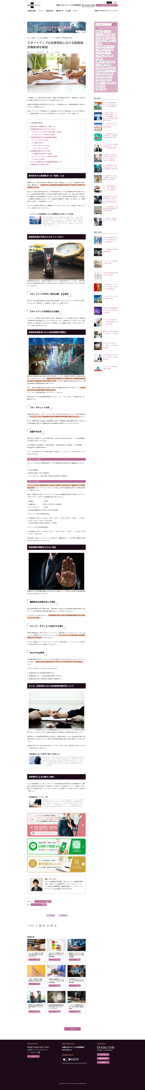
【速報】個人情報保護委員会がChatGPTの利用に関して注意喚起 (110, 310)
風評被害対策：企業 (111, 82)
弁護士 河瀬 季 (52, 879)
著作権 (97, 76)
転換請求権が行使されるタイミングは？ (43, 129)
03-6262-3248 (105, 1047)
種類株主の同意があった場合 (43, 154)
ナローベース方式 (42, 148)
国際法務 (108, 64)
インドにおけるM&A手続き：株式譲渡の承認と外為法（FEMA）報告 (110, 322)
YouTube (113, 37)
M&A (113, 34)
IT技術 (109, 34)
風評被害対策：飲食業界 (100, 89)
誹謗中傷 (103, 79)
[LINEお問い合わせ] (106, 5)
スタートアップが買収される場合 (44, 135)
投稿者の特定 (98, 67)
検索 (114, 24)
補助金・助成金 (109, 76)
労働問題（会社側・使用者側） (102, 61)
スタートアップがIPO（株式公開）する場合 (47, 132)
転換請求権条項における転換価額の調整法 (44, 137)
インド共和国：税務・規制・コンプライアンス (105, 46)
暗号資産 (98, 70)
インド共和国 (98, 43)
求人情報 (68, 10)
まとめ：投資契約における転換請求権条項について (46, 162)
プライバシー (107, 52)
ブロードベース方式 (43, 145)
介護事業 (105, 55)
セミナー (75, 10)
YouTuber (98, 40)
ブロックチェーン (99, 52)
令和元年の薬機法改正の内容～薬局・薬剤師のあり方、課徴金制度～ (110, 240)
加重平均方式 (38, 143)
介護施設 (110, 55)
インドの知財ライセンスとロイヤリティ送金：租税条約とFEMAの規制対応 (110, 287)
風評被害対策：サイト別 (100, 82)
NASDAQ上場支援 (99, 37)
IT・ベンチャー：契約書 (38, 904)
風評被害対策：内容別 (100, 85)
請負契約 (109, 79)
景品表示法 (113, 67)
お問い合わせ (99, 5)
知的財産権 (110, 73)
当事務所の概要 (31, 10)
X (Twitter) (107, 37)
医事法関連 (112, 61)
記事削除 (98, 79)
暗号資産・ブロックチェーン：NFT (108, 70)
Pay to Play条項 (39, 159)
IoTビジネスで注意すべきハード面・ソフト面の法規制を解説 (110, 345)
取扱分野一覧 (59, 10)
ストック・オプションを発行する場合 (45, 156)
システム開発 (98, 49)
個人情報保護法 (99, 58)
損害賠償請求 (106, 67)
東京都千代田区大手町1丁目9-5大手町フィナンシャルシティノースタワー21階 (38, 1049)
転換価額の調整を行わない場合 (40, 151)
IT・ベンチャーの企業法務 (53, 52)
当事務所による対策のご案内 (40, 164)
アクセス (33, 1056)
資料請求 (114, 5)
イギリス (113, 40)
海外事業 (104, 73)
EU (101, 31)
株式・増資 (98, 73)
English (115, 2)
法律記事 (96, 10)
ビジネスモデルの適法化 (108, 49)
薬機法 (102, 76)
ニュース (40, 10)
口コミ (97, 64)
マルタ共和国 (98, 55)
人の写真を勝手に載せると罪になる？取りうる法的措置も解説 (110, 357)
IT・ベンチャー (107, 31)
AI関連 (97, 31)
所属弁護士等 (49, 10)
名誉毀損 (102, 64)
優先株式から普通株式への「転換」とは (43, 126)
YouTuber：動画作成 (106, 40)
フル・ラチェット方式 (41, 140)
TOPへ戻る (72, 1029)
